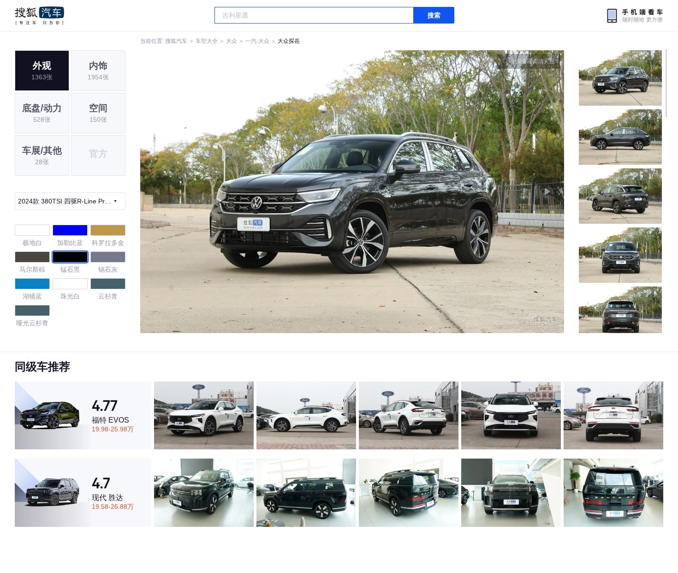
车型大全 (207, 41)
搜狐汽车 (39, 15)
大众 (231, 41)
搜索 (434, 15)
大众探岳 (289, 41)
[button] (246, 191)
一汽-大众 (257, 41)
